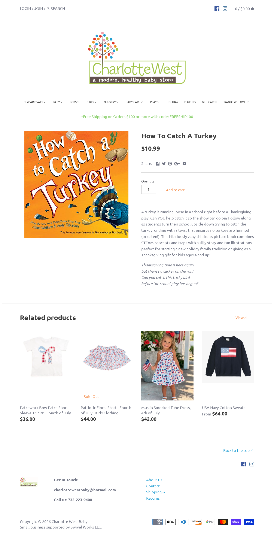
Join (38, 8)
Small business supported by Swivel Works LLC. (61, 527)
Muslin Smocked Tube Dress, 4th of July (166, 410)
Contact (153, 486)
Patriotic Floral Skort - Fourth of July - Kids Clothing (106, 410)
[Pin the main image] (170, 163)
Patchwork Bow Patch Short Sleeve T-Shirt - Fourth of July (45, 410)
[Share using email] (184, 163)
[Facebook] (216, 8)
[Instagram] (225, 8)
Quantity (148, 181)
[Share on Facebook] (157, 163)
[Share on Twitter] (164, 163)
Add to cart (175, 189)
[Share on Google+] (177, 163)
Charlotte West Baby (70, 521)
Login (25, 8)
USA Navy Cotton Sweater (224, 407)
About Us (154, 479)
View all (242, 317)
